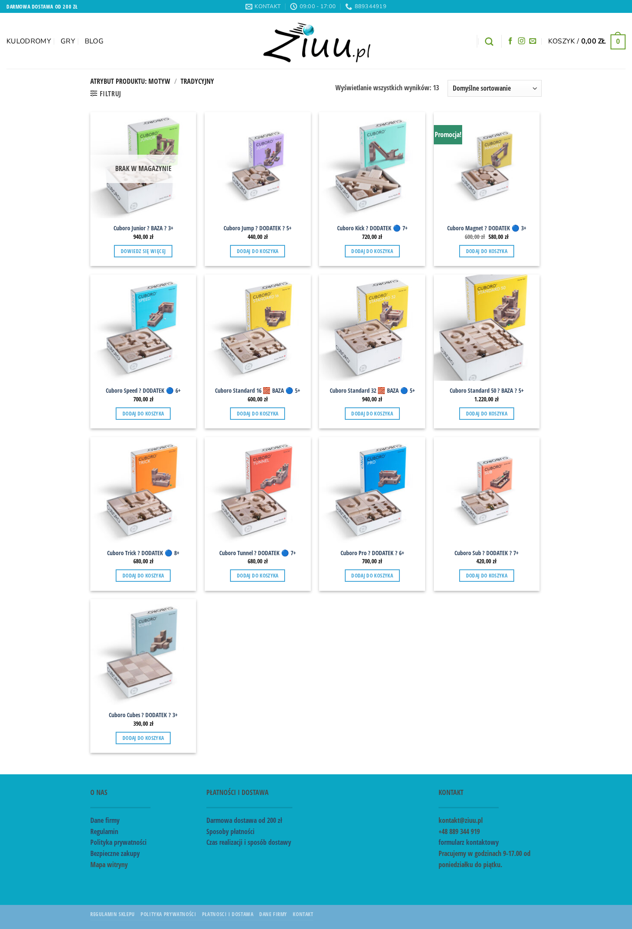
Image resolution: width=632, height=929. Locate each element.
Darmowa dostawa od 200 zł (244, 820)
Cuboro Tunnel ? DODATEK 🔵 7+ (257, 553)
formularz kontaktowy (469, 842)
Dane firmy (105, 820)
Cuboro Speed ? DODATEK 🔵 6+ (143, 390)
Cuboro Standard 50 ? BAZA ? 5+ (487, 390)
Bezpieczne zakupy (115, 853)
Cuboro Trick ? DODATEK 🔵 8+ (143, 553)
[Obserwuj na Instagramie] (521, 41)
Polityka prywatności (118, 842)
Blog (94, 41)
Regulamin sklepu (112, 914)
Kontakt (303, 914)
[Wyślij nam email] (532, 41)
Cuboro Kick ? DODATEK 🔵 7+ (372, 228)
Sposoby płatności (230, 831)
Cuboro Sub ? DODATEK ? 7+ (486, 553)
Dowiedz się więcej (143, 251)
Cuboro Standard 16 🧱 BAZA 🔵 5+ (257, 390)
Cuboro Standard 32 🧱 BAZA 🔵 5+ (372, 390)
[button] (587, 41)
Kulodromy (28, 41)
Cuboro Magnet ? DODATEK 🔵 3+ (486, 228)
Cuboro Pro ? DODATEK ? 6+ (372, 553)
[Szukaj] (489, 41)
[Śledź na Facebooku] (510, 41)
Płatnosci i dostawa (228, 914)
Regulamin (104, 831)
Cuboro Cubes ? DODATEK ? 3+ (143, 715)
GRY (68, 41)
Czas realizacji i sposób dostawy (248, 842)
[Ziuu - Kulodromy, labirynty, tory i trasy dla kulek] (316, 41)
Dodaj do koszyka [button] (258, 251)
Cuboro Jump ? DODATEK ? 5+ (257, 228)
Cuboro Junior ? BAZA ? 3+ (143, 228)
